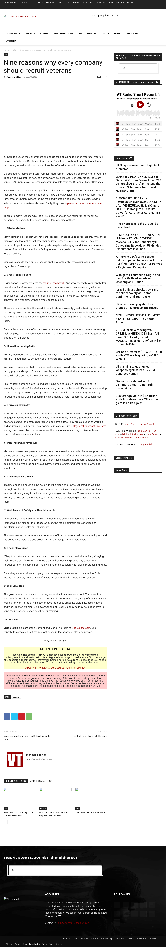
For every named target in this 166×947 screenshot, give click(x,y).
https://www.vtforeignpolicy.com (40, 759)
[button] (158, 33)
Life (80, 33)
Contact (130, 2)
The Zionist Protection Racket (90, 812)
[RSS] (133, 7)
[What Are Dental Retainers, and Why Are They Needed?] (55, 799)
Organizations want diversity (89, 426)
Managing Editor (13, 77)
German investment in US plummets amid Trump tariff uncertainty (134, 384)
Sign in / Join (38, 2)
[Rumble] (127, 7)
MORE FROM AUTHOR (41, 781)
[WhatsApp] (29, 716)
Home (6, 50)
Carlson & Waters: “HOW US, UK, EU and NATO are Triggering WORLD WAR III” (139, 355)
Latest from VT (124, 158)
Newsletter (100, 2)
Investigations (63, 33)
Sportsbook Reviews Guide (35, 944)
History (45, 33)
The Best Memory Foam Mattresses (87, 736)
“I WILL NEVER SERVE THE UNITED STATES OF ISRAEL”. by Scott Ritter (138, 319)
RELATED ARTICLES (16, 781)
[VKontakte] (149, 7)
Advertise (120, 2)
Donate (76, 2)
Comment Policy (75, 667)
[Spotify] (138, 7)
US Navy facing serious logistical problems (137, 167)
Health (30, 33)
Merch (110, 2)
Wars (105, 33)
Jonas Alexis (130, 424)
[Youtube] (160, 7)
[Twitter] (144, 7)
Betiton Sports (55, 944)
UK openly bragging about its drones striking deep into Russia (137, 305)
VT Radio (11, 41)
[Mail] (117, 7)
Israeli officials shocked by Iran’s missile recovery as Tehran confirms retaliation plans (137, 293)
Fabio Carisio (143, 430)
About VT (50, 2)
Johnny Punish (145, 444)
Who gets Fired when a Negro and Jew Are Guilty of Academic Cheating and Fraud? (138, 278)
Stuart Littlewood (123, 437)
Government (14, 33)
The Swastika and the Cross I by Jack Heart (137, 225)
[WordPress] (154, 7)
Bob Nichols (141, 437)
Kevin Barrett (147, 424)
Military (92, 33)
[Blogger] (106, 7)
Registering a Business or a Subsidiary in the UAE (27, 738)
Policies (67, 2)
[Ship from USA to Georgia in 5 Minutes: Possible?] (20, 799)
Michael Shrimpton (132, 434)
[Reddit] (122, 7)
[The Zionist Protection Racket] (91, 799)
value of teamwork (53, 283)
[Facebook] (111, 7)
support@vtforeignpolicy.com (74, 922)
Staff (59, 2)
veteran (16, 697)
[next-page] (11, 822)
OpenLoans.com (81, 627)
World (118, 33)
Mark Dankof (152, 434)
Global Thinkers (124, 458)
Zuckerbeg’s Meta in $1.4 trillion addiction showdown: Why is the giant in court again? (137, 399)
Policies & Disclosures (51, 667)
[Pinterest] (21, 716)
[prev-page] (6, 822)
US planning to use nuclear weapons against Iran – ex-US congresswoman (135, 370)
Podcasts (132, 33)
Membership (88, 2)
